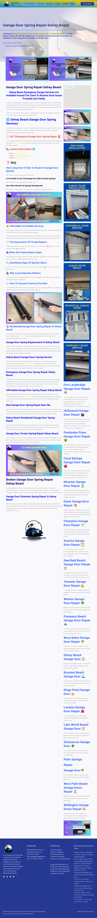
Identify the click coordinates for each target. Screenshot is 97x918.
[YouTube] (10, 876)
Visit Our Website (20, 158)
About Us (49, 3)
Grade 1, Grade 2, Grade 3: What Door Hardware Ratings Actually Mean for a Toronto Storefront (83, 861)
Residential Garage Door (57, 854)
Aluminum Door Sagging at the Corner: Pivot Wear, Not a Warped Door (83, 875)
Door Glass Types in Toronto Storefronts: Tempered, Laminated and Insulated (84, 895)
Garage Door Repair (56, 850)
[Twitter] (7, 876)
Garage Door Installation (57, 873)
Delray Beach (29, 363)
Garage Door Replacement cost (59, 864)
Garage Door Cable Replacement (59, 866)
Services (41, 3)
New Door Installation (56, 852)
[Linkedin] (13, 876)
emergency (17, 143)
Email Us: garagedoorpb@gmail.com (23, 155)
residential (22, 336)
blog (72, 3)
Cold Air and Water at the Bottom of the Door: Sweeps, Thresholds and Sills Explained (83, 854)
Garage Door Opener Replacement (60, 871)
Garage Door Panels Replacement (60, 869)
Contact (57, 3)
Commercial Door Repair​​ (57, 856)
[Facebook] (3, 876)
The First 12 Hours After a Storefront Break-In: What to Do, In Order (83, 881)
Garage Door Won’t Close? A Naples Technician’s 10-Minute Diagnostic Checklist (83, 868)
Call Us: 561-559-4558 (20, 153)
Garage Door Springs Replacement (60, 859)
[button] (87, 4)
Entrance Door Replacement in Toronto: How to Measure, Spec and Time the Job (83, 888)
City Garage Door (15, 4)
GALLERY (65, 3)
